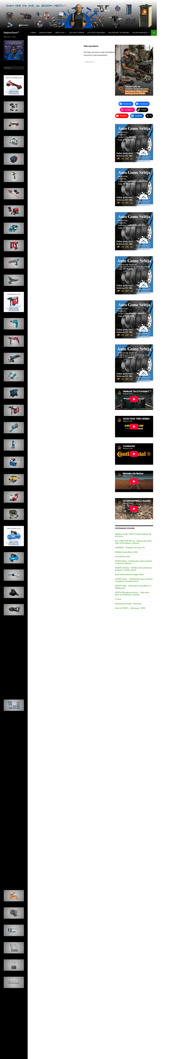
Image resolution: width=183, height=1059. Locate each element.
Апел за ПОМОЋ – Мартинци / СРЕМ (130, 608)
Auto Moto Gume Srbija (96, 32)
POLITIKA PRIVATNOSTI (140, 32)
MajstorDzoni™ (11, 33)
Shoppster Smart (45, 32)
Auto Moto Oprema (76, 32)
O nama (33, 32)
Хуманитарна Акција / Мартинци (128, 604)
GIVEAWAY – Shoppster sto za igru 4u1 (130, 548)
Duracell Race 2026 (122, 557)
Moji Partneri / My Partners (118, 32)
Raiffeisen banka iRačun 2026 (126, 552)
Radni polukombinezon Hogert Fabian (129, 575)
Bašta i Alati (59, 32)
